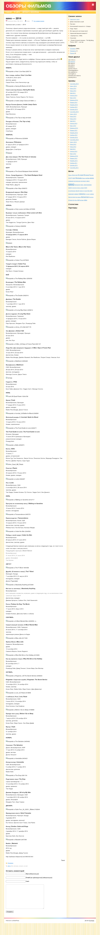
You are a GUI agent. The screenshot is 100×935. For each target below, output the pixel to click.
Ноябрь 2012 (73, 135)
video (85, 200)
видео (92, 178)
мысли (77, 191)
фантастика (71, 197)
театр (88, 194)
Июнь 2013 (73, 119)
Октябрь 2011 (74, 165)
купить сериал (80, 187)
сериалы (82, 194)
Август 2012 (73, 142)
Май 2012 (72, 149)
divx (76, 200)
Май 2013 (72, 121)
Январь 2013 (73, 130)
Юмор (83, 178)
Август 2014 (73, 86)
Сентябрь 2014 (74, 84)
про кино (89, 191)
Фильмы (78, 178)
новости (82, 191)
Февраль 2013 (74, 128)
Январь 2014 (73, 102)
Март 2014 (73, 98)
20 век (70, 200)
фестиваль (78, 197)
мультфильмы (71, 191)
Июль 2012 (73, 144)
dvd (78, 200)
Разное (72, 53)
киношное (77, 184)
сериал (76, 194)
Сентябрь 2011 (74, 167)
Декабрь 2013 (74, 105)
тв (86, 194)
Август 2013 (73, 114)
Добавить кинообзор (30, 12)
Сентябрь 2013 (74, 112)
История (80, 175)
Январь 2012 (73, 158)
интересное (77, 181)
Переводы (73, 51)
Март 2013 (73, 126)
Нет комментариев (39, 21)
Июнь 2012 (73, 147)
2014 (9, 866)
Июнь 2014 (73, 91)
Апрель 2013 (73, 123)
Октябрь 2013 (74, 109)
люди (85, 187)
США (73, 178)
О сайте (17, 12)
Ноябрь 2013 (73, 107)
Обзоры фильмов (28, 6)
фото (88, 197)
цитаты (91, 197)
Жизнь (70, 175)
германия (71, 181)
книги (70, 188)
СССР (70, 178)
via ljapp (82, 200)
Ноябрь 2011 (73, 163)
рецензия (71, 194)
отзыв (85, 191)
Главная (8, 12)
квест (88, 181)
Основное (10, 863)
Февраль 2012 (74, 156)
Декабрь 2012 (74, 133)
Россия (91, 175)
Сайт (27, 881)
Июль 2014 (73, 88)
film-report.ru (71, 61)
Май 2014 (72, 93)
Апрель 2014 (73, 95)
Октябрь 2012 (74, 137)
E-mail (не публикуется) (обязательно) (39, 877)
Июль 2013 (73, 116)
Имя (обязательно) (32, 874)
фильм (83, 197)
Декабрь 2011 (74, 160)
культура (74, 187)
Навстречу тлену (74, 19)
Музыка (86, 175)
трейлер (92, 194)
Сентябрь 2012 (74, 140)
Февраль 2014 (74, 100)
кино (71, 184)
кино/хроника (88, 185)
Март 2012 (73, 154)
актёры (87, 178)
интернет (83, 181)
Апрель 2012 (73, 151)
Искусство (74, 175)
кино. (81, 185)
